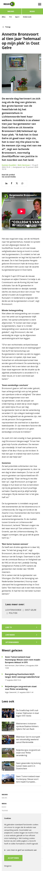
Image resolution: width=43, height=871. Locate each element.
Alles (3, 17)
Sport (17, 17)
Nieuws (11, 11)
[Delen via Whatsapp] (22, 183)
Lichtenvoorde (13, 610)
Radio (4, 807)
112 (10, 17)
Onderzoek (27, 17)
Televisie (5, 811)
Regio (32, 11)
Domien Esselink (9, 165)
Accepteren (13, 858)
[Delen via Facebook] (11, 183)
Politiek (13, 613)
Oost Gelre (30, 610)
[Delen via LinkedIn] (6, 183)
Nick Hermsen (24, 165)
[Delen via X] (17, 183)
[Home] (11, 4)
